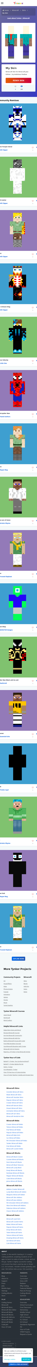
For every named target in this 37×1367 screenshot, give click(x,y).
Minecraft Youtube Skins (14, 1097)
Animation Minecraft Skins (15, 1111)
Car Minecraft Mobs (13, 1138)
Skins (24, 10)
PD (21, 1327)
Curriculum (24, 1278)
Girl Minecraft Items (13, 1241)
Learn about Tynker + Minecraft (18, 18)
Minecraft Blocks (7, 1315)
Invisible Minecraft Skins (14, 1092)
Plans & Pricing (25, 1291)
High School (24, 1315)
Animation (7, 994)
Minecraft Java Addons (14, 1200)
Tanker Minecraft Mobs (14, 1143)
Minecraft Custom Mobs (14, 1149)
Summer (23, 1296)
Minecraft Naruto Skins (14, 1105)
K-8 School (24, 1322)
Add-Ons (26, 986)
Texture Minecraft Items (14, 1235)
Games (6, 997)
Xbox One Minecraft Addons (16, 1205)
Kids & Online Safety (9, 1347)
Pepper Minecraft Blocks (14, 1176)
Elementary (24, 1310)
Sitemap (4, 1291)
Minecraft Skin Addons (14, 1197)
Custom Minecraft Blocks (15, 1159)
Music (5, 1003)
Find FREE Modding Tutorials (12, 1044)
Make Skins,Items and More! (12, 1030)
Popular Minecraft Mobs (14, 1132)
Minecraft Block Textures (14, 1165)
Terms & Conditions (8, 1343)
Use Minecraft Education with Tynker (15, 1046)
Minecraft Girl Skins (13, 1114)
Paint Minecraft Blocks (14, 1162)
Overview (23, 1276)
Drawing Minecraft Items (15, 1238)
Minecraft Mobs (7, 1312)
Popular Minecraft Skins (14, 1100)
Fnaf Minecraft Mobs (13, 1130)
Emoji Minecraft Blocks (14, 1170)
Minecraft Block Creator (14, 1157)
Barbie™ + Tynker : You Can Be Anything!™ (16, 1061)
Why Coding (24, 1286)
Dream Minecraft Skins (14, 1108)
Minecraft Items (7, 1320)
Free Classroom (25, 1307)
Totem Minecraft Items (14, 1232)
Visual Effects (8, 984)
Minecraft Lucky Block (13, 1168)
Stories (6, 1000)
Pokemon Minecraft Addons (15, 1208)
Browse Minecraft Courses (12, 1033)
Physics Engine (8, 989)
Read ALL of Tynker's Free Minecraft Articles (17, 1052)
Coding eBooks (7, 1293)
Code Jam (5, 1324)
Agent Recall (7, 1015)
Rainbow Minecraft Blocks (15, 1173)
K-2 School (24, 1320)
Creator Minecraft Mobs (14, 1124)
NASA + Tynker (8, 1067)
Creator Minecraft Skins (14, 1103)
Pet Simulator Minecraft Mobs (16, 1141)
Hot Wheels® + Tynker (10, 1069)
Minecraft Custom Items (14, 1222)
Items (25, 989)
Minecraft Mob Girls (13, 1135)
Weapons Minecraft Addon (15, 1195)
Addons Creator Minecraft (15, 1189)
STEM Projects (25, 1332)
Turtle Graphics (8, 1005)
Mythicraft (7, 1018)
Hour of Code (6, 1327)
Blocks (26, 984)
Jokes (5, 986)
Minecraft (15, 10)
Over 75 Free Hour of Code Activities (15, 1072)
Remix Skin (18, 80)
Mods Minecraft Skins (13, 1095)
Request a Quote (26, 1334)
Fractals (6, 992)
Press (3, 1283)
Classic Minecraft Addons (15, 1211)
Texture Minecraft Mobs (14, 1127)
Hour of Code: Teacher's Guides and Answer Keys (18, 1075)
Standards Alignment (27, 1324)
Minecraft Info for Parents (11, 1049)
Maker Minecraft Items (14, 1224)
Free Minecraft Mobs (13, 1146)
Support (4, 1281)
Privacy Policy (7, 1345)
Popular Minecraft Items (14, 1227)
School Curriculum (26, 1305)
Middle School (25, 1312)
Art (4, 981)
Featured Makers (26, 1288)
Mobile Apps (6, 1288)
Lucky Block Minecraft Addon (16, 1192)
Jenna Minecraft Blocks (14, 1181)
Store (3, 1296)
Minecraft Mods (7, 1322)
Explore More (18, 959)
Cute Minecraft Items (13, 1243)
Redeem (23, 1283)
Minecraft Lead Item (13, 1219)
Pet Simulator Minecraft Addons (17, 1203)
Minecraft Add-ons (8, 1317)
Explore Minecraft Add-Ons (12, 1038)
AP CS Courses (25, 1317)
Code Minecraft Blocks (14, 1178)
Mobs (25, 992)
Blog (3, 1276)
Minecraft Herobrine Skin (15, 1116)
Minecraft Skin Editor (9, 1310)
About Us (5, 1278)
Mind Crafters (8, 1020)
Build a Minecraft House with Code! (14, 1041)
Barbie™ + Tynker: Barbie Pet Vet (13, 1064)
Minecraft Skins (7, 1307)
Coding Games (7, 1302)
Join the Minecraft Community (13, 1035)
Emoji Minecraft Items (14, 1230)
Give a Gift (23, 1281)
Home (7, 10)
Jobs (3, 1286)
